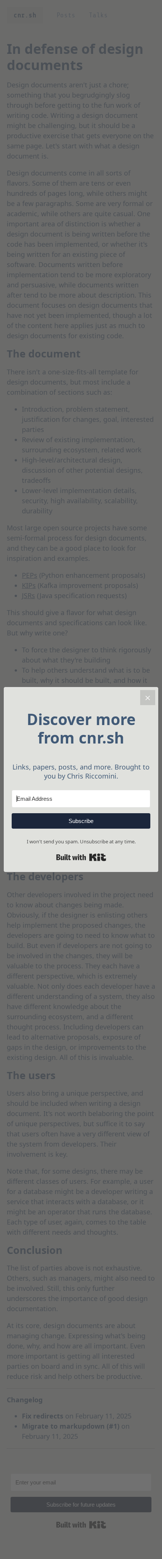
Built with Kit (81, 857)
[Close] (147, 697)
